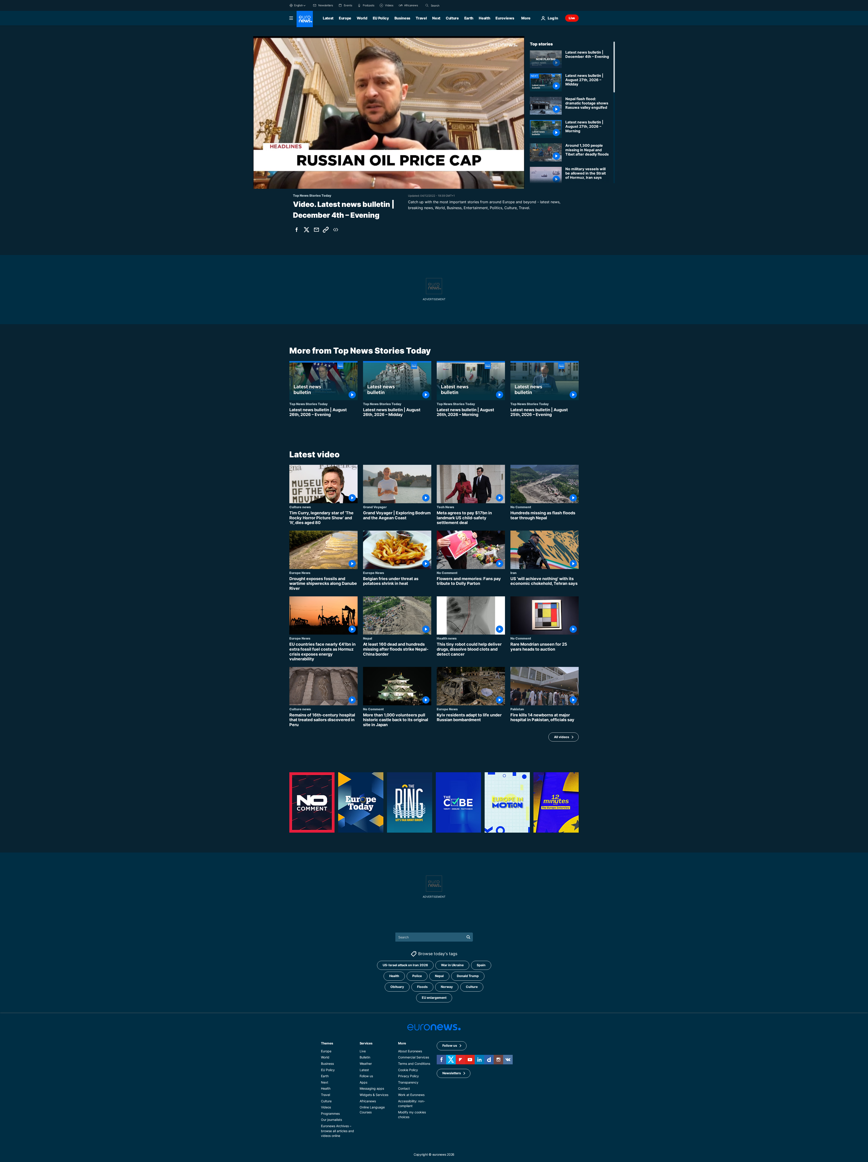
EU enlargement (434, 997)
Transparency (408, 1082)
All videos (561, 737)
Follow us (366, 1076)
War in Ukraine (452, 965)
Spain (481, 965)
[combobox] (449, 5)
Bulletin (365, 1057)
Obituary (397, 987)
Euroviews (504, 18)
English (298, 5)
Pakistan (517, 709)
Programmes (330, 1113)
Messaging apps (372, 1088)
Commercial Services (413, 1057)
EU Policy (381, 18)
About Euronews (410, 1051)
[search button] (427, 5)
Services (366, 1043)
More (402, 1043)
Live (572, 18)
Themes (327, 1043)
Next (436, 18)
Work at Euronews (411, 1095)
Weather (366, 1063)
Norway (447, 987)
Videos (326, 1107)
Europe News (299, 572)
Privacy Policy (408, 1076)
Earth (468, 18)
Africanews (368, 1101)
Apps (363, 1082)
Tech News (445, 507)
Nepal (367, 638)
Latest (328, 18)
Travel (421, 18)
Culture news (300, 507)
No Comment (520, 507)
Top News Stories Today (308, 404)
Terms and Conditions (414, 1063)
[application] (388, 112)
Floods (422, 987)
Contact (404, 1088)
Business (402, 18)
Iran (513, 572)
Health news (447, 638)
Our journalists (331, 1120)
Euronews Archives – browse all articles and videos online (337, 1131)
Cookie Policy (408, 1070)
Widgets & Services (374, 1095)
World (362, 18)
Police (417, 976)
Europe (345, 18)
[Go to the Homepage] (305, 19)
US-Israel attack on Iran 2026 (405, 965)
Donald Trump (468, 976)
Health (484, 18)
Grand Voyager (375, 507)
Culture (452, 18)
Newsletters (451, 1073)
